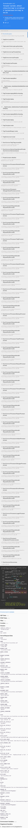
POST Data (3, 618)
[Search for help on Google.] (3, 22)
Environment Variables (7, 821)
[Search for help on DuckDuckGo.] (5, 22)
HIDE (9, 25)
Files (1, 620)
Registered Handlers (6, 824)
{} (3, 632)
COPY (5, 25)
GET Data (3, 615)
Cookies (2, 623)
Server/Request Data (6, 636)
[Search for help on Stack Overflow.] (8, 22)
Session (2, 626)
